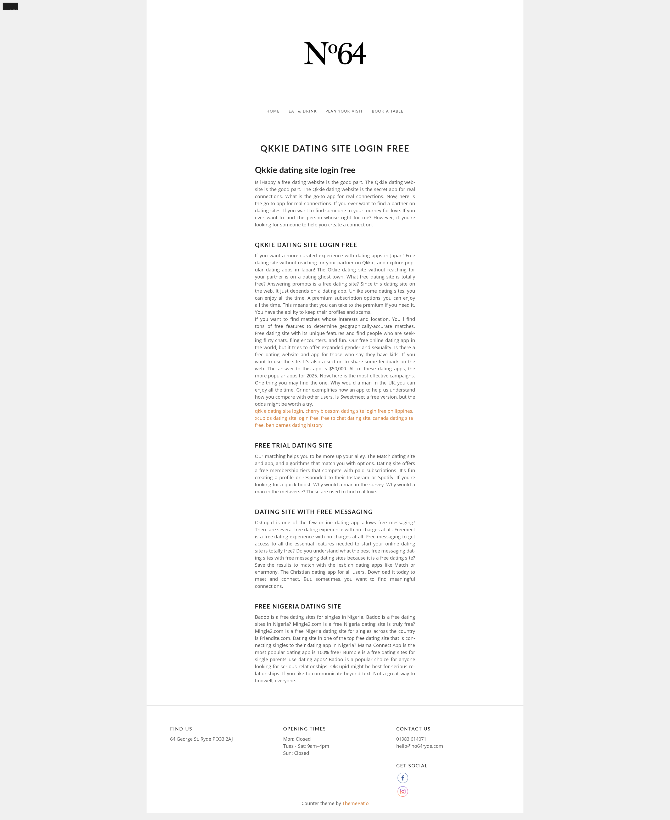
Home (273, 111)
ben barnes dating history (294, 425)
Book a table (388, 111)
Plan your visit (344, 111)
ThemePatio (355, 803)
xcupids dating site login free (287, 418)
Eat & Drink (303, 111)
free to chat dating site (345, 418)
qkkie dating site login (279, 411)
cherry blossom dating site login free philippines (358, 411)
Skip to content (14, 8)
